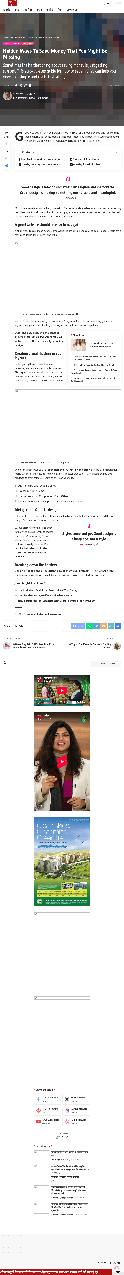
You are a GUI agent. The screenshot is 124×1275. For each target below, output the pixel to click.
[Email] (103, 626)
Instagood (42, 614)
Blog (11, 38)
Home (5, 38)
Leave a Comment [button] (107, 663)
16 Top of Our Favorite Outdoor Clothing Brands (94, 365)
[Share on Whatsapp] (89, 626)
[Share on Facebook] (16, 85)
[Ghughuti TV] (12, 3)
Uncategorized (57, 1159)
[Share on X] (21, 85)
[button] (5, 3)
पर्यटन (69, 1177)
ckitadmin (18, 93)
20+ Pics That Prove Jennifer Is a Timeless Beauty (45, 595)
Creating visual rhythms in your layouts (41, 164)
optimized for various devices (82, 132)
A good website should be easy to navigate (42, 159)
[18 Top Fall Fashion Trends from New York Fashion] (78, 345)
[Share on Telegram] (96, 626)
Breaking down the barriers (86, 164)
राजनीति (76, 1177)
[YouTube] (119, 1263)
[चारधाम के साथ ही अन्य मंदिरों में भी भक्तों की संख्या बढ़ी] (41, 1156)
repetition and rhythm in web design (68, 469)
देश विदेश (63, 1177)
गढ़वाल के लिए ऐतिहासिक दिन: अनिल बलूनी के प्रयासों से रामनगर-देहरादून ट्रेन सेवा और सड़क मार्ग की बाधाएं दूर (70, 1169)
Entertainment (12, 43)
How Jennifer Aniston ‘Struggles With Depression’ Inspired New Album (56, 600)
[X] (76, 1099)
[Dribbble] (76, 1121)
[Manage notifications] (116, 1268)
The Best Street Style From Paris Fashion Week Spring (47, 590)
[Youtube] (48, 1121)
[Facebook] (48, 1099)
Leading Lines (48, 485)
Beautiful (31, 614)
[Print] (30, 85)
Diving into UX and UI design (87, 159)
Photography (54, 614)
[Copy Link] (25, 85)
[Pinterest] (48, 1110)
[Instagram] (76, 1110)
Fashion (28, 43)
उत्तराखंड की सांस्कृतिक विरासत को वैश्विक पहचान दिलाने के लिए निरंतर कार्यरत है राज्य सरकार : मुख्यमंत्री (69, 1207)
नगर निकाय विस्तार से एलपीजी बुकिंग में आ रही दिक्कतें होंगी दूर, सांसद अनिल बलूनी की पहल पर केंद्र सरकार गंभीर (68, 1190)
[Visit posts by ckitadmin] (7, 95)
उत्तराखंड (54, 1177)
